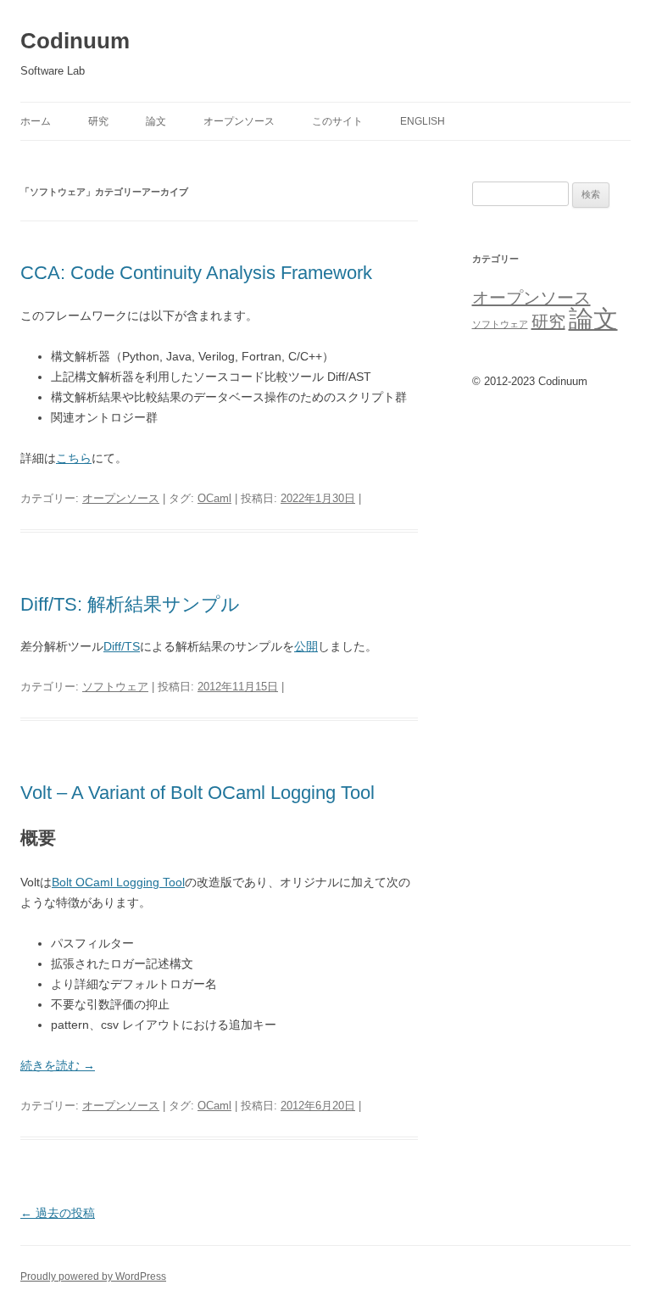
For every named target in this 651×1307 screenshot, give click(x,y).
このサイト (337, 121)
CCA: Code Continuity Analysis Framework (196, 272)
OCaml (214, 498)
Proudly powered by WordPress (93, 1276)
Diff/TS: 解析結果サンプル (130, 604)
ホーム (35, 121)
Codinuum (75, 40)
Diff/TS (121, 646)
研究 (98, 121)
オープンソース (239, 121)
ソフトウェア (115, 686)
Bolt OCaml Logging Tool (118, 882)
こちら (74, 458)
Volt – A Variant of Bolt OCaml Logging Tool (197, 792)
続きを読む (57, 1065)
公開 (306, 646)
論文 (156, 121)
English (422, 121)
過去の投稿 (57, 1213)
